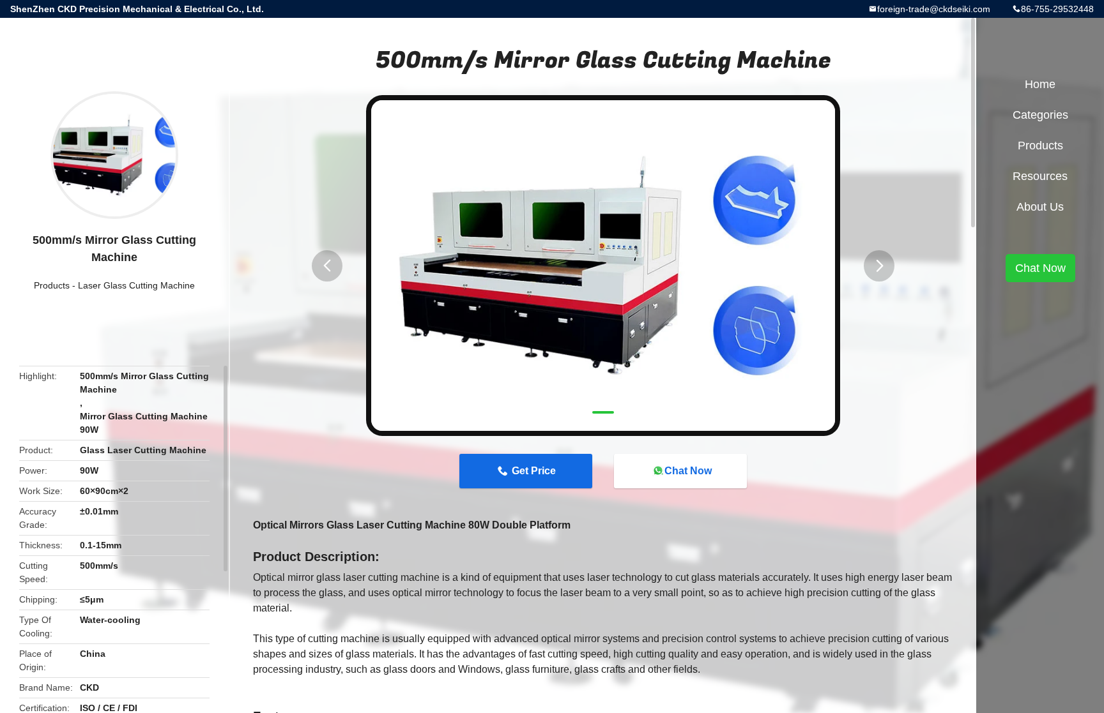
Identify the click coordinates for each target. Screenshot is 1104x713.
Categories (1040, 115)
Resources (1040, 176)
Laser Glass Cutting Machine (136, 285)
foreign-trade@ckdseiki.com (933, 9)
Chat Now (688, 470)
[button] (327, 265)
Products (52, 285)
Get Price (534, 470)
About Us (1040, 206)
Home (1040, 84)
